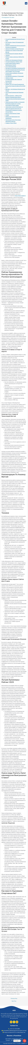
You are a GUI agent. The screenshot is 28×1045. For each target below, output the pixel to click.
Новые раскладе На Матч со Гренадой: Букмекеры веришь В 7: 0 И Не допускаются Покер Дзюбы (15, 104)
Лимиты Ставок (9, 77)
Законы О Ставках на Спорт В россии (15, 48)
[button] (26, 3)
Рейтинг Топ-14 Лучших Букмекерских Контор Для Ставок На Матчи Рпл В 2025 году (15, 86)
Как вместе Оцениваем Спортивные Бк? (15, 68)
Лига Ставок (9, 82)
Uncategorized (5, 17)
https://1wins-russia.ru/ (20, 195)
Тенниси (8, 55)
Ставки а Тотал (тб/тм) (11, 123)
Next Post (14, 1001)
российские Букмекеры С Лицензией (14, 76)
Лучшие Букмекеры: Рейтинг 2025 (14, 61)
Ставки (7, 115)
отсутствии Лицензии (11, 66)
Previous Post (14, 998)
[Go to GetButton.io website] (24, 1043)
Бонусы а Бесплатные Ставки (13, 113)
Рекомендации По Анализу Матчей (14, 53)
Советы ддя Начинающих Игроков (14, 60)
